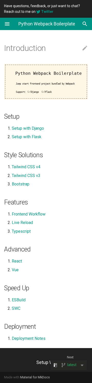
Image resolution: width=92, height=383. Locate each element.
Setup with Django (28, 128)
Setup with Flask (26, 136)
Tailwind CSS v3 (26, 175)
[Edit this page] (85, 48)
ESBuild (19, 299)
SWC (16, 308)
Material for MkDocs (35, 377)
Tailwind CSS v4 (26, 166)
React (17, 261)
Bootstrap (20, 184)
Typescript (21, 231)
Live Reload (22, 222)
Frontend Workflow (28, 214)
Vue (15, 269)
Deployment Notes (28, 338)
